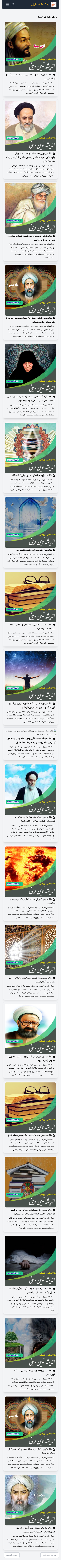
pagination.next (11, 1555)
